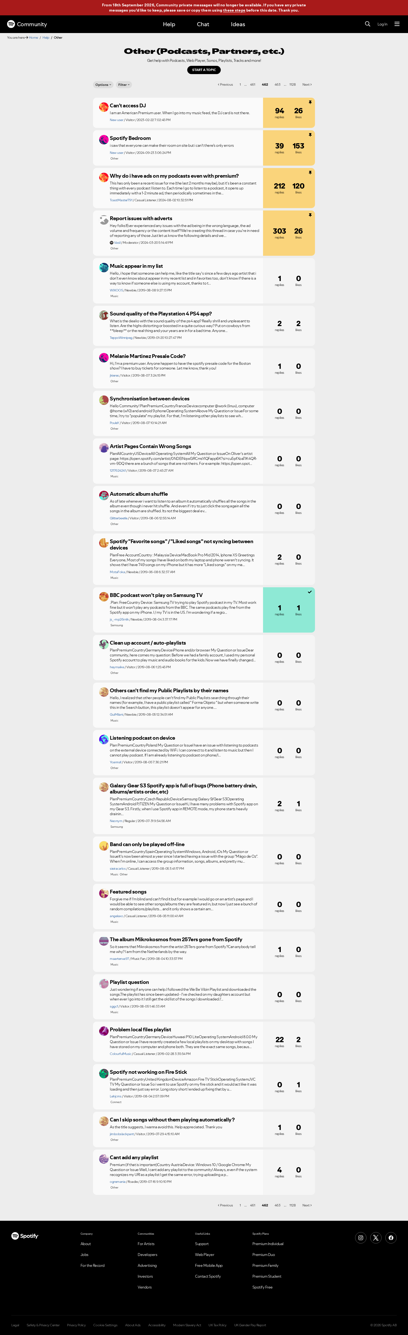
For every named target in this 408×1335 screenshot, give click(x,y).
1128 (292, 84)
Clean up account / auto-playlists (148, 643)
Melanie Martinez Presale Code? (147, 356)
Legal (15, 1325)
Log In (382, 24)
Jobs (85, 1254)
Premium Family (265, 1265)
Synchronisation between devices (150, 398)
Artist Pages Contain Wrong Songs (150, 446)
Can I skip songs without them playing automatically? (172, 1120)
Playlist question (129, 982)
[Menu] (397, 24)
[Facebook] (391, 1237)
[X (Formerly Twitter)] (376, 1237)
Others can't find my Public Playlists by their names (169, 690)
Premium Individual (268, 1243)
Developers (147, 1254)
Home (33, 37)
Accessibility (157, 1325)
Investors (145, 1276)
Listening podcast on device (142, 738)
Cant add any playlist (134, 1157)
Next (306, 84)
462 (265, 84)
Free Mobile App (209, 1265)
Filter (122, 84)
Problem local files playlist (140, 1029)
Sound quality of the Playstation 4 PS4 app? (161, 314)
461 (252, 84)
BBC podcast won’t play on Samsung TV (156, 595)
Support (202, 1243)
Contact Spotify (208, 1276)
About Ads (133, 1325)
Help (169, 24)
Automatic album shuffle (139, 494)
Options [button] (101, 84)
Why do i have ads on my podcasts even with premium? (174, 176)
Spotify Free (262, 1287)
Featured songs (128, 892)
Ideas (238, 24)
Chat (203, 24)
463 (277, 84)
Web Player (204, 1254)
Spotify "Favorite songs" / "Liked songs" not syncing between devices (181, 544)
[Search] (368, 24)
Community (32, 24)
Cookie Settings (105, 1325)
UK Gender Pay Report (250, 1325)
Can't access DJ (128, 105)
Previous (226, 84)
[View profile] (104, 107)
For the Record (93, 1265)
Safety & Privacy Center (43, 1325)
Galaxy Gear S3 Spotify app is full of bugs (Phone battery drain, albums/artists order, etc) (183, 788)
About (86, 1243)
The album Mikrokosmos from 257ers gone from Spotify (176, 939)
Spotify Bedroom (130, 138)
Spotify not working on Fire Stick (148, 1072)
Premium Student (266, 1276)
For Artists (146, 1243)
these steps (234, 10)
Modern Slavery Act (187, 1325)
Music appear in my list (136, 266)
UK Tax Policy (217, 1325)
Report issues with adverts (141, 218)
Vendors (145, 1287)
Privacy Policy (76, 1325)
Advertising (147, 1265)
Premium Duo (263, 1254)
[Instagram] (360, 1237)
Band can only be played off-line (147, 844)
